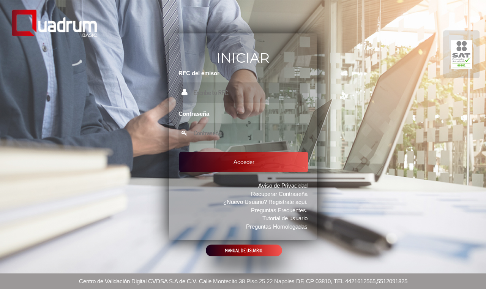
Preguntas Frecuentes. (279, 210)
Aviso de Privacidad (283, 185)
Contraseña (193, 114)
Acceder (244, 162)
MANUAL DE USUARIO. (244, 250)
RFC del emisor (198, 73)
